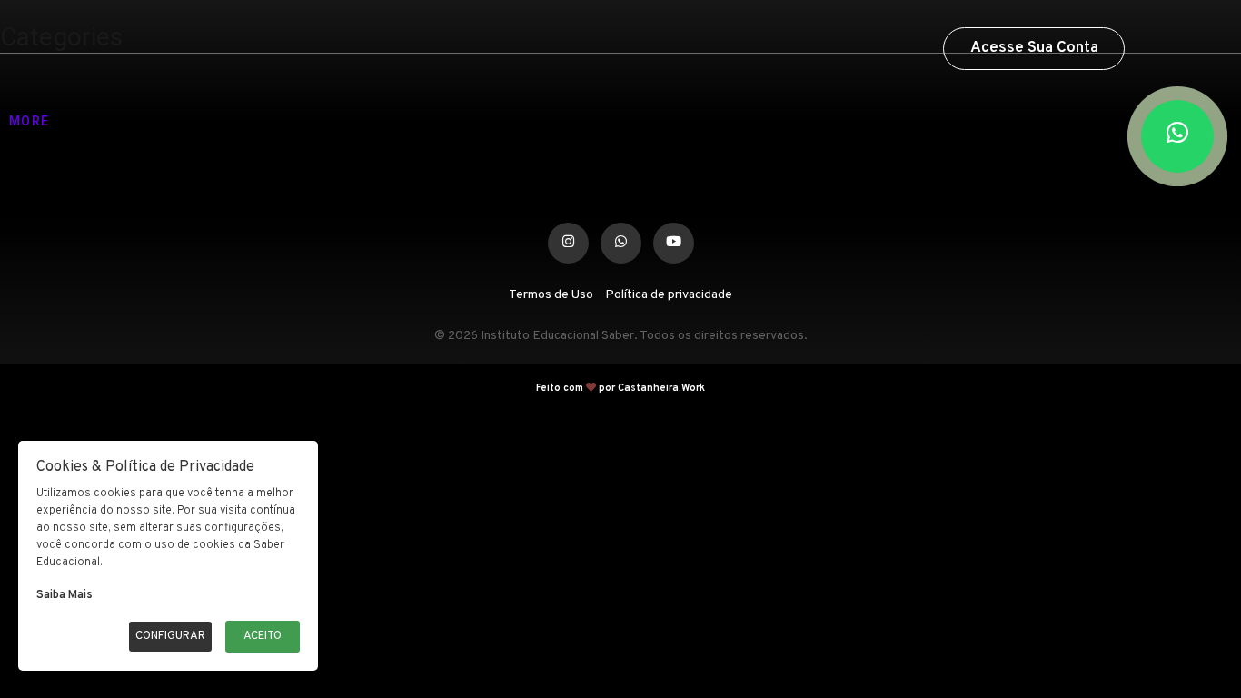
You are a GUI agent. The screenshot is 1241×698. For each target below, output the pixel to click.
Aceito (262, 636)
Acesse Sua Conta (1034, 48)
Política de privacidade (668, 295)
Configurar (170, 636)
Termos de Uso (551, 295)
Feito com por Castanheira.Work (620, 388)
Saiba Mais (64, 595)
